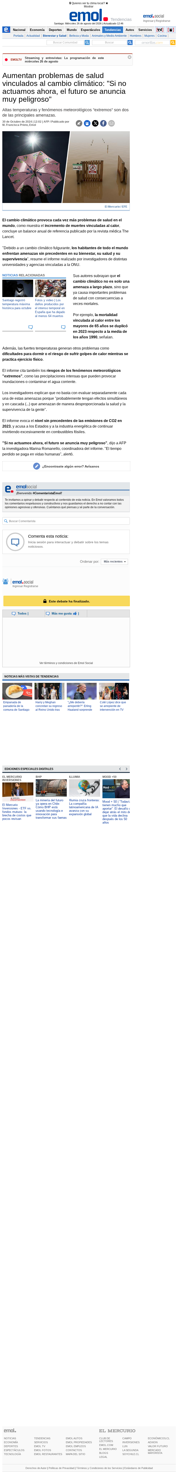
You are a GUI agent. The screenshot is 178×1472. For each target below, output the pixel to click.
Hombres (135, 35)
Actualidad (33, 35)
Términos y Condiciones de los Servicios (99, 1468)
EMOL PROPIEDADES (79, 1442)
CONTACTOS (74, 1450)
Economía (37, 30)
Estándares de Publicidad (138, 1468)
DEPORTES (11, 1446)
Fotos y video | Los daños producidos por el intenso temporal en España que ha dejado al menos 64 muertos (50, 308)
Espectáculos (90, 30)
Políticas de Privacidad (61, 1468)
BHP (39, 777)
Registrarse (163, 21)
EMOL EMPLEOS (76, 1446)
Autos (130, 30)
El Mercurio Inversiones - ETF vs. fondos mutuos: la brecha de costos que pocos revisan (17, 812)
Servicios (145, 30)
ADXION (153, 1442)
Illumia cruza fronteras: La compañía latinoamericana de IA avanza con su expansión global (84, 807)
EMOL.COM (106, 1445)
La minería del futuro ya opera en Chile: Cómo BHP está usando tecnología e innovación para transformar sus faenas (51, 808)
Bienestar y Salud (54, 35)
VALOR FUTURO (158, 1446)
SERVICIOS (41, 1442)
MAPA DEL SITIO (75, 1454)
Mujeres (149, 35)
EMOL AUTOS (74, 1438)
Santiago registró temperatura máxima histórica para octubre (16, 304)
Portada (18, 35)
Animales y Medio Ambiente (109, 35)
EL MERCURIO (108, 1449)
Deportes (55, 30)
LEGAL (103, 1457)
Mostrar (88, 6)
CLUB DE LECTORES (106, 1440)
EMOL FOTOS (42, 1450)
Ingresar (148, 21)
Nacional (19, 30)
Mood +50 (109, 777)
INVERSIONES (131, 1442)
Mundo (72, 30)
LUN (124, 1446)
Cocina (162, 35)
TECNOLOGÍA (12, 1454)
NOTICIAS (10, 1438)
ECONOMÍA (11, 1442)
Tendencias (113, 30)
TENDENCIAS (42, 1438)
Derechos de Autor (36, 1468)
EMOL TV (39, 1446)
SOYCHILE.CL (130, 1454)
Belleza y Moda (79, 35)
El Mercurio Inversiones (12, 778)
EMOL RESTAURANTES (48, 1454)
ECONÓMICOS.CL (159, 1438)
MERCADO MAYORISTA (155, 1451)
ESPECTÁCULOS (14, 1450)
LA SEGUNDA (130, 1450)
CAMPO (127, 1438)
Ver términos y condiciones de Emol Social (66, 663)
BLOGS (103, 1453)
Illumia (74, 777)
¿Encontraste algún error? (70, 466)
